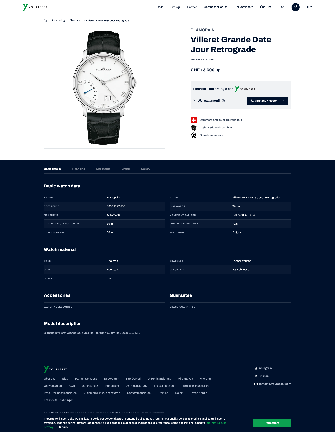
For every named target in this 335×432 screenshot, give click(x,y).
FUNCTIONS (177, 232)
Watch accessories (58, 307)
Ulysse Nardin (198, 392)
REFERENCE (51, 206)
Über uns (265, 6)
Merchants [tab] (103, 168)
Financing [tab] (78, 168)
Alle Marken (185, 378)
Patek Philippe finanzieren (60, 392)
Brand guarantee (182, 307)
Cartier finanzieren (139, 392)
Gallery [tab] (145, 168)
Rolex (179, 392)
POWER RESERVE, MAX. (184, 224)
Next (169, 88)
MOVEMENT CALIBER (183, 215)
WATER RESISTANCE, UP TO (61, 224)
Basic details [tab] (52, 168)
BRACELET (176, 261)
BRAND (48, 197)
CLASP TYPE (177, 270)
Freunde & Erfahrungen (58, 400)
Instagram (265, 368)
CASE (47, 261)
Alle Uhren (206, 378)
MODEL (174, 197)
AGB (72, 385)
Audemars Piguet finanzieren (102, 392)
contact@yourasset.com (274, 383)
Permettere (272, 422)
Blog (281, 6)
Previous (40, 88)
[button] (212, 100)
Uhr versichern (243, 6)
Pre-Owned (133, 378)
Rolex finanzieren (165, 385)
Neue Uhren (111, 378)
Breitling (163, 392)
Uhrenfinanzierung (216, 6)
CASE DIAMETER (54, 232)
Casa (160, 6)
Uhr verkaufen (53, 385)
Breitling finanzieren (196, 385)
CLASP (48, 270)
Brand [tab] (126, 168)
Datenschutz (90, 385)
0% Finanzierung (136, 385)
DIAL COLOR (177, 206)
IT (308, 7)
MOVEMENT (51, 215)
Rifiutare (62, 427)
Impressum (112, 385)
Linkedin (264, 375)
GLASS (48, 278)
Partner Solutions (86, 378)
